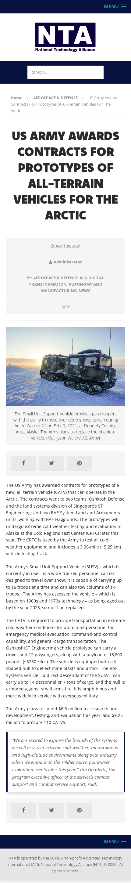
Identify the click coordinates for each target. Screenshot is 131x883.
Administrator (68, 262)
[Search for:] (65, 72)
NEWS (84, 290)
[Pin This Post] (79, 463)
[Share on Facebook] (23, 463)
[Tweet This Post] (51, 463)
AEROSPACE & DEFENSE (55, 277)
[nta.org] (65, 37)
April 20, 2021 (68, 246)
